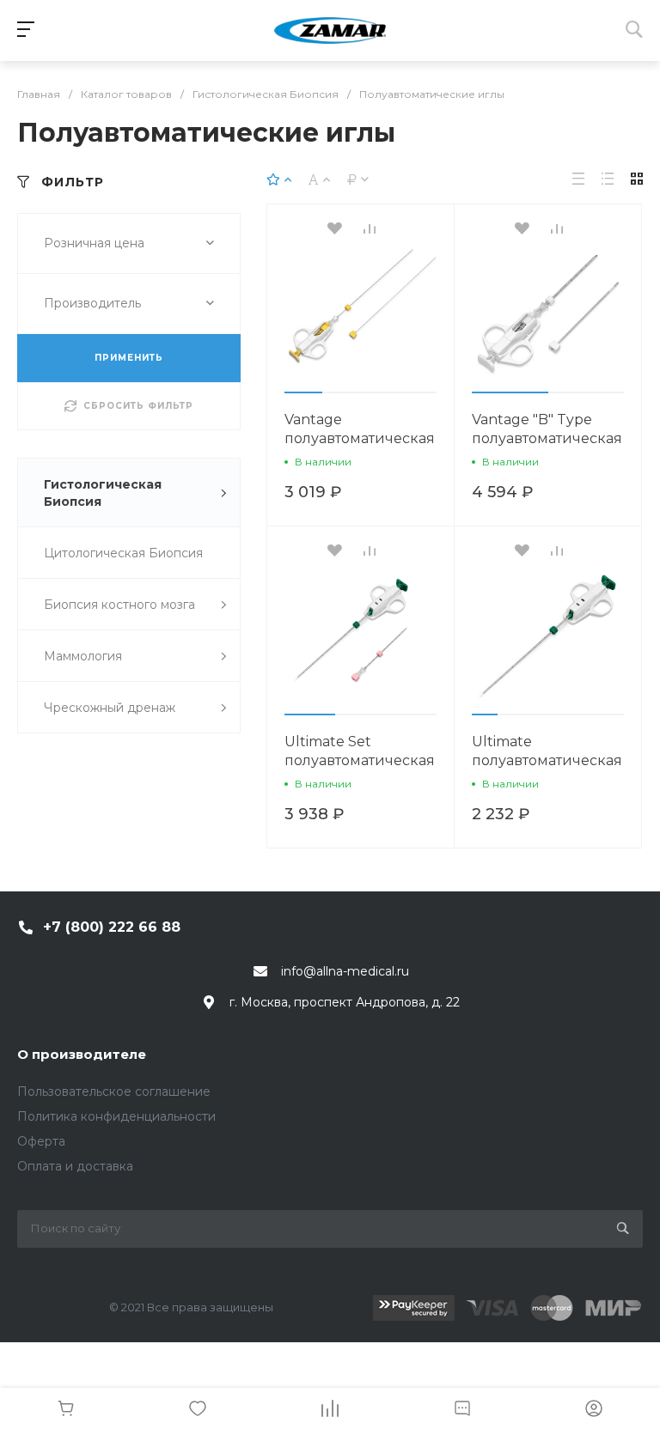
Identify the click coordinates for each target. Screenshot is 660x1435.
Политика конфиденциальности (116, 1116)
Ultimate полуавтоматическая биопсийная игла (547, 760)
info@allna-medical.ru (345, 971)
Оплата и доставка (75, 1166)
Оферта (41, 1141)
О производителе (81, 1054)
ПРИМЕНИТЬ (129, 357)
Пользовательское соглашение (114, 1091)
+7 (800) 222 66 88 (111, 927)
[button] (303, 392)
